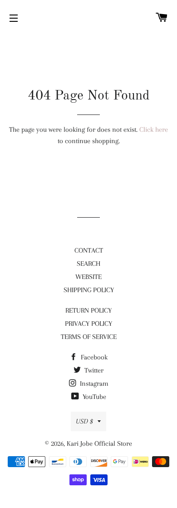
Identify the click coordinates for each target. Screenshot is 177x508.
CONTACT (88, 250)
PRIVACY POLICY (88, 323)
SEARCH (88, 263)
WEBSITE (88, 277)
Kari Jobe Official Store (99, 443)
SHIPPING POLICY (89, 290)
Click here (153, 129)
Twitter (93, 370)
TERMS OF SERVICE (89, 337)
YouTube (93, 397)
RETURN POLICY (88, 310)
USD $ (84, 421)
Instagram (93, 383)
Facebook (93, 357)
